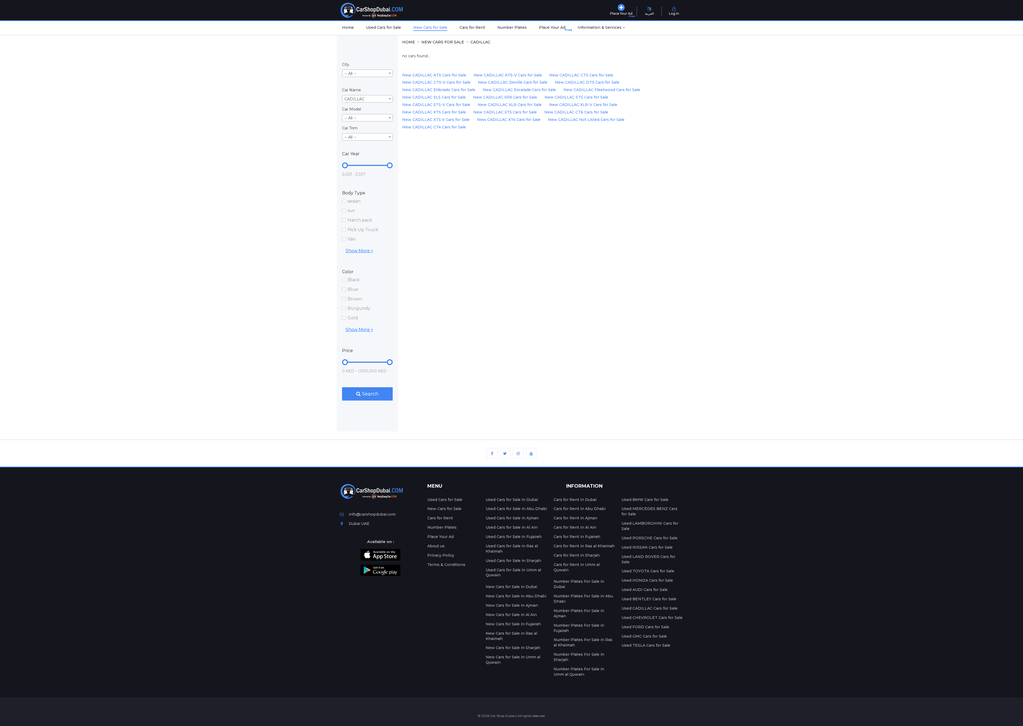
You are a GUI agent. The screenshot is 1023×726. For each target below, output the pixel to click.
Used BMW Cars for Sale (645, 499)
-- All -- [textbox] (350, 73)
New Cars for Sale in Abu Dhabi (516, 596)
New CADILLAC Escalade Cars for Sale (519, 89)
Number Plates (512, 27)
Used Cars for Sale (383, 27)
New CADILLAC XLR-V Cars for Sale (583, 104)
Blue (353, 289)
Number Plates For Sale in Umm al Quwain (579, 672)
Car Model (351, 109)
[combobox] (367, 73)
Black (354, 279)
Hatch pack (360, 220)
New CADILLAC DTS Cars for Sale (587, 82)
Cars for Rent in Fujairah (577, 536)
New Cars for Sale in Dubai (511, 586)
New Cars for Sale (430, 27)
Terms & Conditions (446, 564)
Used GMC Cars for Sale (644, 636)
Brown (355, 298)
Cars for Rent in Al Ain (575, 527)
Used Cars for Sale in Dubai (512, 499)
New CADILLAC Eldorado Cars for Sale (438, 89)
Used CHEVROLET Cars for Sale (652, 617)
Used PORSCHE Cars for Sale (649, 538)
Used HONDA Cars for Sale (647, 580)
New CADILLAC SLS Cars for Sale (434, 97)
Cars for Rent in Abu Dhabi (580, 508)
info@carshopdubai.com (372, 514)
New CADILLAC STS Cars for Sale (576, 97)
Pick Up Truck (363, 229)
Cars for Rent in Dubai (575, 499)
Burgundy (359, 308)
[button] (601, 28)
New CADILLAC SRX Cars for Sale (505, 97)
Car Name (351, 90)
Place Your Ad (553, 28)
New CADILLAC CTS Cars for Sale (581, 75)
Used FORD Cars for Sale (645, 627)
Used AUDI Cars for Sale (645, 589)
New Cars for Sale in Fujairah (513, 624)
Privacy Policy (440, 555)
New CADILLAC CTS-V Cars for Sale (436, 82)
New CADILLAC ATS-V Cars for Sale (508, 75)
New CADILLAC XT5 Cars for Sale (505, 112)
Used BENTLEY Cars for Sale (649, 599)
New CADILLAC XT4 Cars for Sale (509, 119)
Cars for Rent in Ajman (575, 518)
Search (370, 394)
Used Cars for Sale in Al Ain (512, 527)
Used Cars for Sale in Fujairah (514, 536)
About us (436, 546)
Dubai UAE (359, 523)
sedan (354, 201)
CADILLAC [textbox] (354, 99)
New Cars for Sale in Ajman (512, 605)
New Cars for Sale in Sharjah (513, 647)
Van (352, 239)
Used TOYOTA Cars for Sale (648, 571)
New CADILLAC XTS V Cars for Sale (436, 119)
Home (348, 27)
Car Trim (350, 128)
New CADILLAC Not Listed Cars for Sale (586, 119)
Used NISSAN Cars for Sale (647, 547)
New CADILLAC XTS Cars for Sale (434, 112)
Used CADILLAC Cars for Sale (649, 608)
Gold (353, 317)
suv (351, 210)
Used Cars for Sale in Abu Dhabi (516, 508)
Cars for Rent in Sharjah (577, 555)
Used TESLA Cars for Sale (646, 645)
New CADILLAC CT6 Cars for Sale (576, 112)
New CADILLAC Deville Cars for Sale (512, 82)
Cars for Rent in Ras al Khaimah (584, 546)
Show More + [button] (359, 250)
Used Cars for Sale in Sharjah (513, 560)
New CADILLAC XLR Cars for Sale (510, 104)
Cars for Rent (472, 27)
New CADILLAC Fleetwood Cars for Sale (601, 89)
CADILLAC (480, 42)
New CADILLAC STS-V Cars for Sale (436, 104)
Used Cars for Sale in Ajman (512, 518)
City (345, 64)
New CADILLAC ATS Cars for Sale (434, 75)
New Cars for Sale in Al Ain (511, 614)
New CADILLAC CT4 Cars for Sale (434, 127)
